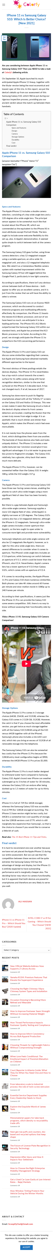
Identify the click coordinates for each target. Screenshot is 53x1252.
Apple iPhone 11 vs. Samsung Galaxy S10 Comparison (23, 123)
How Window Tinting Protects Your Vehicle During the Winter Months (27, 1192)
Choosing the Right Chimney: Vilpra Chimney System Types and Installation (28, 990)
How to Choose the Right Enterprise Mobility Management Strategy (27, 1169)
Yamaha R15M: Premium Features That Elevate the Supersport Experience (28, 978)
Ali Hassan (25, 902)
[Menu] (3, 4)
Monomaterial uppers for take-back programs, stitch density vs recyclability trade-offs (29, 1120)
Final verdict (11, 146)
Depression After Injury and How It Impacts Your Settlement (26, 1158)
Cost (13, 143)
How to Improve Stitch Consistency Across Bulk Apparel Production (27, 1035)
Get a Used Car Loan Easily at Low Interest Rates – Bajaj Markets (30, 1180)
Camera (15, 134)
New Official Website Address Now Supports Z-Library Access (27, 967)
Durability (15, 140)
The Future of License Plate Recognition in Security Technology (30, 1147)
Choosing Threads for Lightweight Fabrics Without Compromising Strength (30, 1046)
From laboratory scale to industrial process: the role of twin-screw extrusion (29, 1085)
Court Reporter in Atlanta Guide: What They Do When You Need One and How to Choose (30, 1073)
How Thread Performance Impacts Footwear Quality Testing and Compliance (30, 1023)
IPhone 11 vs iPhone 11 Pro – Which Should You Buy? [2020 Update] (13, 923)
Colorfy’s (8, 72)
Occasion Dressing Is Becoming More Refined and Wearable (28, 1001)
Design (14, 131)
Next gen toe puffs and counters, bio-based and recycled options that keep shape (28, 1134)
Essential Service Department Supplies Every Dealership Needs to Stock (28, 1096)
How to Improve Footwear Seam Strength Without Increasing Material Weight (30, 1012)
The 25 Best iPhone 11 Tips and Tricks (29, 837)
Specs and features (19, 128)
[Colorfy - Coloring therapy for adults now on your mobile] (26, 4)
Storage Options (18, 137)
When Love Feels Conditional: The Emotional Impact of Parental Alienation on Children (29, 1059)
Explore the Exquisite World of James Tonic (28, 1108)
